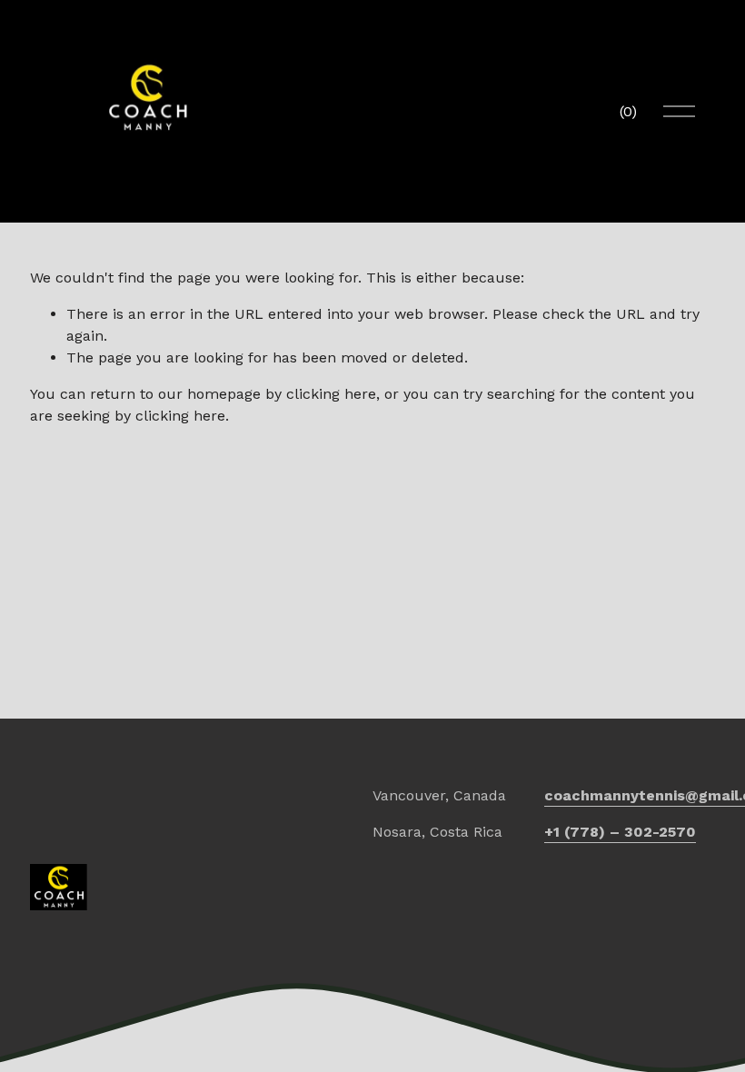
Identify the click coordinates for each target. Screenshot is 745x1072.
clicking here (331, 393)
